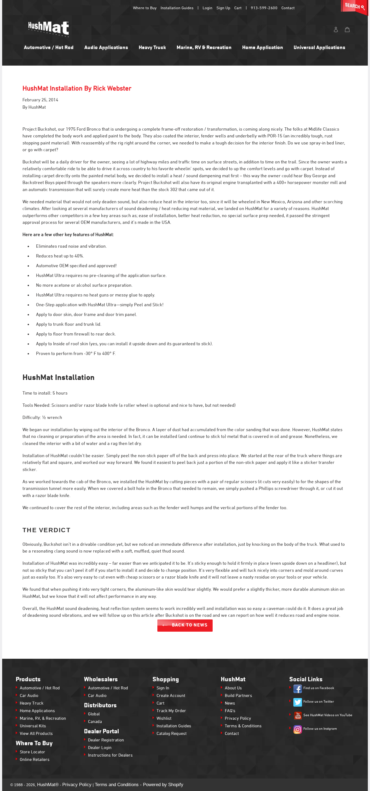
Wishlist (164, 718)
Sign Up (223, 8)
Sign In (163, 688)
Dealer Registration (106, 740)
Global (94, 714)
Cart (238, 8)
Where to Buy (145, 8)
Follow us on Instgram (320, 729)
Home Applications (37, 711)
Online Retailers (35, 760)
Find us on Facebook (318, 688)
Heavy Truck (31, 703)
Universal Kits (33, 726)
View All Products (36, 734)
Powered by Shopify (163, 784)
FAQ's (230, 711)
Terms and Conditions (117, 784)
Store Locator (32, 752)
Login (207, 8)
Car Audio (29, 696)
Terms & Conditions (243, 726)
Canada (95, 722)
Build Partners (238, 696)
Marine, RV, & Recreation (43, 718)
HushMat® (48, 784)
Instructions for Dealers (110, 755)
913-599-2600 (264, 8)
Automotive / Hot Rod (40, 688)
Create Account (171, 696)
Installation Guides (177, 8)
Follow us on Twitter (318, 702)
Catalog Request (172, 734)
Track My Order (171, 711)
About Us (233, 688)
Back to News (189, 625)
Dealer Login (100, 748)
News (230, 703)
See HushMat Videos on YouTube (327, 715)
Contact (288, 8)
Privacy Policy (238, 718)
